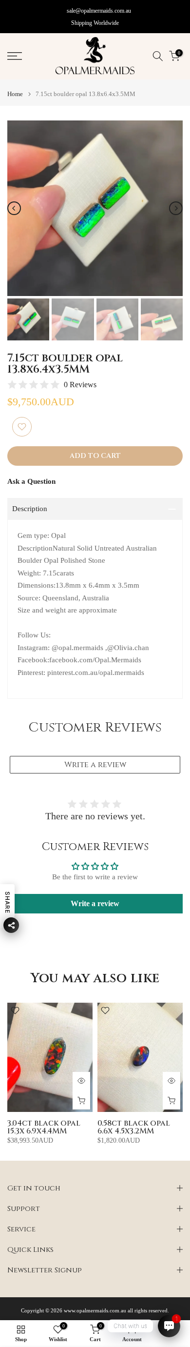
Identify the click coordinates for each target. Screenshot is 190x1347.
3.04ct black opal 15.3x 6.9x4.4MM (43, 1126)
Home (15, 94)
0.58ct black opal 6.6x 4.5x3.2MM (133, 1126)
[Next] (176, 208)
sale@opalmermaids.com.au (99, 10)
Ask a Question (31, 481)
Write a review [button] (95, 903)
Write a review (95, 764)
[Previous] (14, 208)
